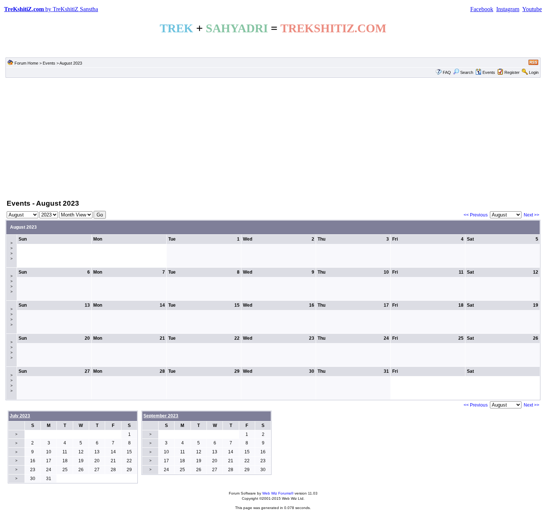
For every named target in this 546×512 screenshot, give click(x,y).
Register (512, 72)
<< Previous (476, 215)
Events (49, 63)
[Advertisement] (273, 138)
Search (466, 72)
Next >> (531, 215)
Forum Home (26, 63)
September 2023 (160, 415)
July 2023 (20, 415)
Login (534, 72)
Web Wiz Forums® (277, 493)
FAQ (447, 72)
